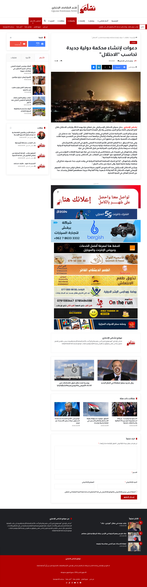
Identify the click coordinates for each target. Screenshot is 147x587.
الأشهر (41, 58)
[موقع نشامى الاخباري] (73, 8)
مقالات (61, 20)
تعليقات (14, 58)
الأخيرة (28, 58)
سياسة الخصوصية (8, 27)
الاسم (134, 472)
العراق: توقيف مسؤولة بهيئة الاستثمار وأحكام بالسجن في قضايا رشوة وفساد (97, 421)
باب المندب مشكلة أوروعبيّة (25, 143)
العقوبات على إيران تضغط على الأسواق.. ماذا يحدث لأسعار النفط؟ (118, 27)
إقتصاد (82, 20)
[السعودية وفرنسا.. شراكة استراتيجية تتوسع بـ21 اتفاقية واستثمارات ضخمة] (124, 409)
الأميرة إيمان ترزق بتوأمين (21, 77)
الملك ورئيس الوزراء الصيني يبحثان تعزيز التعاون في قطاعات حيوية (21, 68)
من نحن (45, 27)
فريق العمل (37, 27)
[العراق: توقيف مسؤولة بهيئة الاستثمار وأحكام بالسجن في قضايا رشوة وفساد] (95, 409)
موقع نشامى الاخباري (73, 559)
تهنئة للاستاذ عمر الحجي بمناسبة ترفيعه (111, 544)
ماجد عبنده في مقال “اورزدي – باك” (113, 523)
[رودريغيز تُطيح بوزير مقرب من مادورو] (39, 90)
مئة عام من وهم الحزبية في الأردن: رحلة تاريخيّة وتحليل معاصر (103, 533)
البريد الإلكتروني (131, 482)
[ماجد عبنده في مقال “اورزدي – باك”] (134, 526)
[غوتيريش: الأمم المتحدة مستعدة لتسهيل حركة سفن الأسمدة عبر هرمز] (67, 409)
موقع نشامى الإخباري (126, 61)
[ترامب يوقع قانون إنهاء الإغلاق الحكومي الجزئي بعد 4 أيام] (39, 100)
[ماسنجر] (93, 67)
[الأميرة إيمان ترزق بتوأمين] (39, 80)
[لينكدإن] (99, 67)
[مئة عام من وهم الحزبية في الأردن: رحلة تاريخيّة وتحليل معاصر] (134, 536)
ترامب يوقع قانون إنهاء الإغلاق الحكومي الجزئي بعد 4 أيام (21, 100)
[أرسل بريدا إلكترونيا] (118, 61)
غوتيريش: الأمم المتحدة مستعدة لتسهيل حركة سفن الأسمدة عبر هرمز (67, 421)
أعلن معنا (19, 27)
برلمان (91, 20)
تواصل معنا (28, 27)
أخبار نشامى (103, 20)
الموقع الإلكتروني (88, 482)
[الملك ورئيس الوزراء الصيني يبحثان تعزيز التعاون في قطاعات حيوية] (39, 69)
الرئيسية (115, 20)
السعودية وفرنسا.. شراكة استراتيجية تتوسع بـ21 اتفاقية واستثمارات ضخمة (126, 421)
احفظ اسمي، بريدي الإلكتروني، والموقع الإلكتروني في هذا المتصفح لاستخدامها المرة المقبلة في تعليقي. (99, 492)
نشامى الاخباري (30, 145)
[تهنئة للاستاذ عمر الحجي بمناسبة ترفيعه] (134, 547)
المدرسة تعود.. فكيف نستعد (24, 163)
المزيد (51, 20)
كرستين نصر (30, 137)
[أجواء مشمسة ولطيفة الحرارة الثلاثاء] (39, 111)
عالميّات (72, 20)
